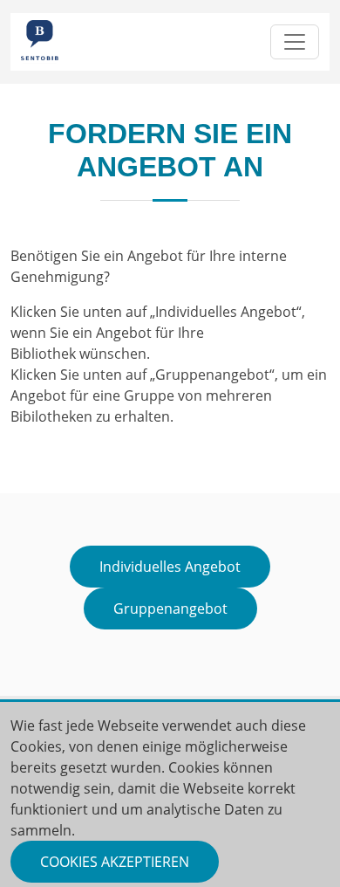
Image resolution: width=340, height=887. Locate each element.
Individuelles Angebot (170, 566)
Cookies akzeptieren (114, 861)
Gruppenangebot (170, 608)
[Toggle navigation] (294, 41)
